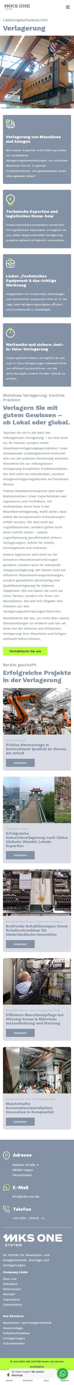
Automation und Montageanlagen (31, 1099)
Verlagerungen (17, 829)
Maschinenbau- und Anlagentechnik (33, 1010)
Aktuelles (10, 1284)
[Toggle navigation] (59, 7)
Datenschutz (12, 1304)
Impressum (11, 1299)
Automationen (14, 1343)
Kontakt (9, 1294)
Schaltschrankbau (16, 1333)
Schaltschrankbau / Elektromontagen (34, 921)
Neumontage (16, 740)
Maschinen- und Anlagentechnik (27, 1323)
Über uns (9, 1279)
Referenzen (12, 1289)
